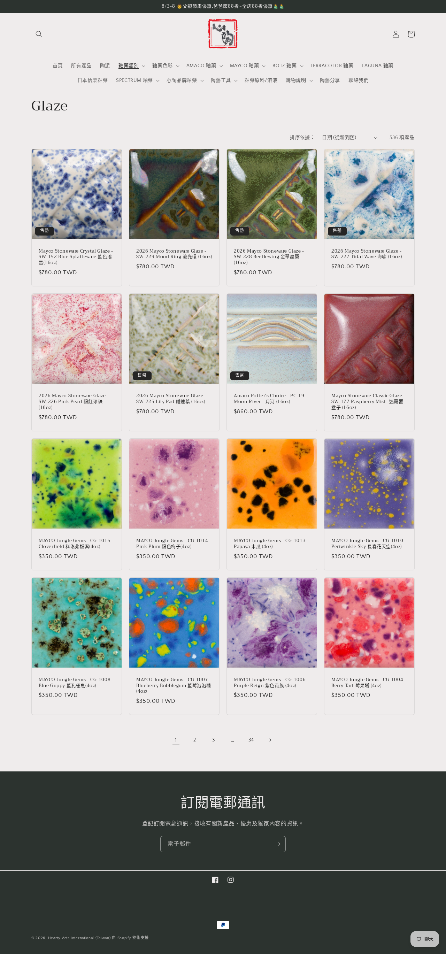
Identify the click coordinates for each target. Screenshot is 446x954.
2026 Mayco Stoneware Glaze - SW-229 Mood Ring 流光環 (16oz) (174, 254)
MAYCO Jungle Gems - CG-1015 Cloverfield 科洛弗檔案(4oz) (74, 544)
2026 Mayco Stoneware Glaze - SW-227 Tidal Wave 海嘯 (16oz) (366, 254)
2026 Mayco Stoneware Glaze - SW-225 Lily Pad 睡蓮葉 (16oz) (171, 399)
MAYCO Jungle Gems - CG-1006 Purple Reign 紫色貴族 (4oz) (270, 683)
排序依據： (302, 137)
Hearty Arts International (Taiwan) (79, 938)
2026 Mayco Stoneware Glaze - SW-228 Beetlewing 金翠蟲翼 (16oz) (269, 257)
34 (251, 740)
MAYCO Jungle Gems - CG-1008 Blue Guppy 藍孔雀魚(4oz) (74, 683)
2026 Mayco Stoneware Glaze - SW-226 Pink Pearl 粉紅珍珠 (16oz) (74, 402)
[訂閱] (277, 844)
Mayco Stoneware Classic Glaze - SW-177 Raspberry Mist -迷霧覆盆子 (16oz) (368, 402)
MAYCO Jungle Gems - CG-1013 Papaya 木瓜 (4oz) (270, 544)
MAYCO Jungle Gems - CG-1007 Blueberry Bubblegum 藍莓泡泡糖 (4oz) (173, 686)
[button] (39, 34)
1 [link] (176, 740)
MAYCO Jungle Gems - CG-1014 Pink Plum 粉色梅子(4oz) (172, 544)
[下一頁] (270, 740)
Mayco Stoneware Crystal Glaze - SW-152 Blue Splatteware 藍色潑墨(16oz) (76, 257)
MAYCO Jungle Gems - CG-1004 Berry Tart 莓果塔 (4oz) (367, 683)
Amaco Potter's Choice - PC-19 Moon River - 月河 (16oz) (269, 399)
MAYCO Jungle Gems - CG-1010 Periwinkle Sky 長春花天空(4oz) (367, 544)
